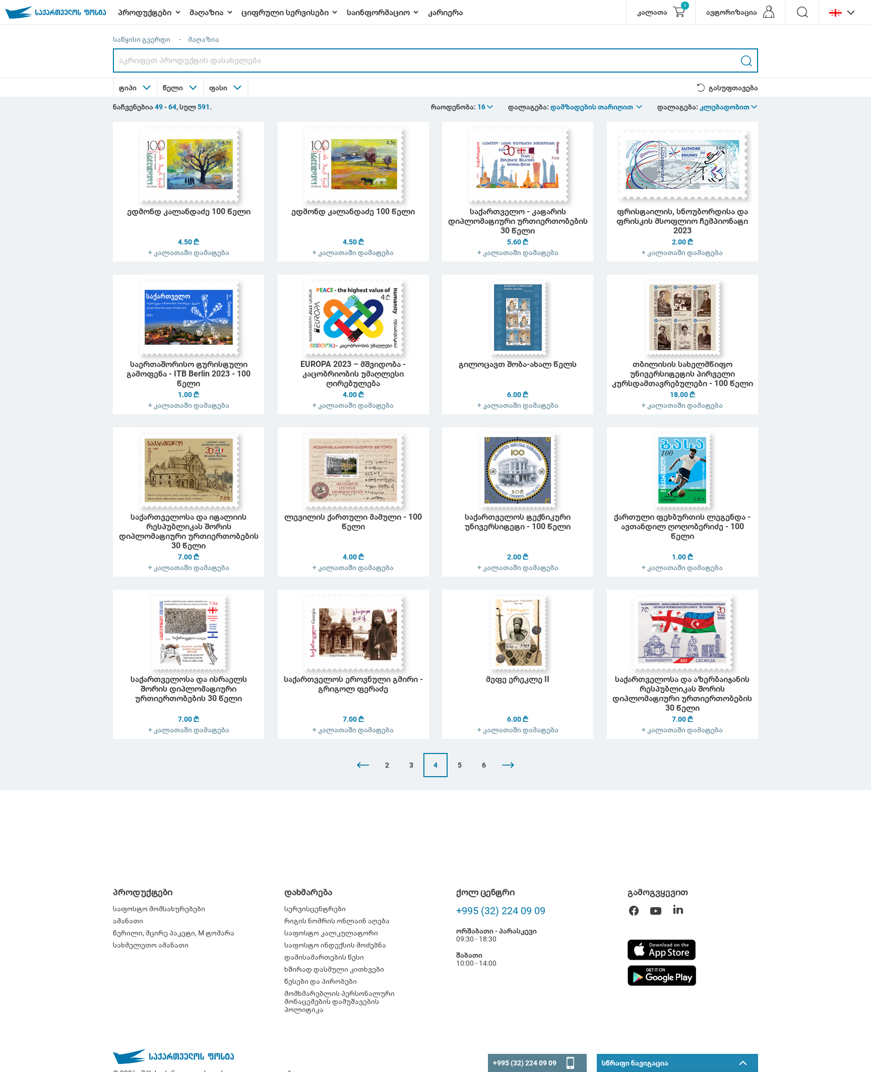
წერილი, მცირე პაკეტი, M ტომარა (173, 933)
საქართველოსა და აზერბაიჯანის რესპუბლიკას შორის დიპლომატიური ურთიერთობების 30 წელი (682, 693)
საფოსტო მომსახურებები (159, 909)
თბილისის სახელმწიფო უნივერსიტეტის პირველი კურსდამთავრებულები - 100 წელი (682, 373)
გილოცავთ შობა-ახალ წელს (518, 364)
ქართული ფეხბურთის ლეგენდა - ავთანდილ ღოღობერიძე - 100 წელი (682, 526)
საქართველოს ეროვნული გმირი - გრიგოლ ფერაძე (353, 683)
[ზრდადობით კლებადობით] (729, 107)
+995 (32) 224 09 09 (500, 911)
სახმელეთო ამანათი (151, 945)
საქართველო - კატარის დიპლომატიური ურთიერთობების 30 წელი (518, 221)
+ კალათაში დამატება (188, 252)
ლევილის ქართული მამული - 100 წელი (353, 521)
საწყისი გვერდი (141, 39)
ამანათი (128, 921)
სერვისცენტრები (315, 909)
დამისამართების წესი (324, 957)
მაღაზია (203, 39)
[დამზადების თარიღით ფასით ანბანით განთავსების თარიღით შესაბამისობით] (596, 107)
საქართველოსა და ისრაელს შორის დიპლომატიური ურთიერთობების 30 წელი (189, 688)
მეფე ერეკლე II (517, 679)
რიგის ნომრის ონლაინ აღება (337, 921)
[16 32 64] (485, 107)
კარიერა (445, 12)
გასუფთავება (733, 88)
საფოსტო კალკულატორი (331, 933)
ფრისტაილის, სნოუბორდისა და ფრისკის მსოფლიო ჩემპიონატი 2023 (682, 221)
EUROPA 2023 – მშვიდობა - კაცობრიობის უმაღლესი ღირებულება (353, 373)
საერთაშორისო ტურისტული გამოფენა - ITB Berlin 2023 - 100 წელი (189, 373)
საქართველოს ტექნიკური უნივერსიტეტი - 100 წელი (518, 521)
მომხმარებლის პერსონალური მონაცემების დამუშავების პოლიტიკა (339, 1001)
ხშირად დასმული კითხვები (334, 969)
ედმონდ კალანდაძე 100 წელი (189, 211)
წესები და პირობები (320, 981)
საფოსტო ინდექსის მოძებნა (335, 945)
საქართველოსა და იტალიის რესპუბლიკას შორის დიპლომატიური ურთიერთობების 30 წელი (189, 531)
